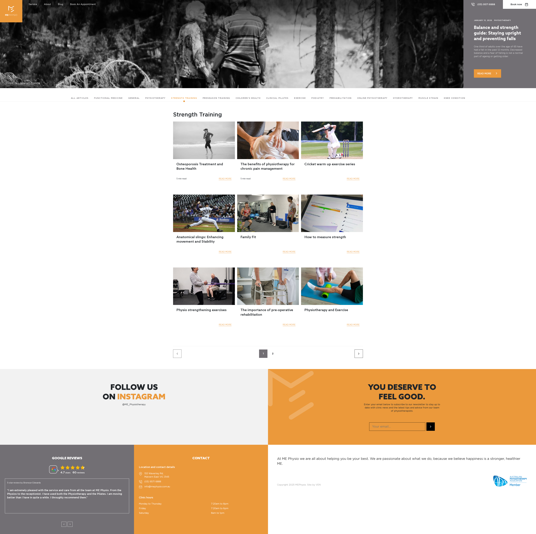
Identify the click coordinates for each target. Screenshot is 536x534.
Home (9, 83)
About (47, 4)
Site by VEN (314, 485)
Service (33, 4)
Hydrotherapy (403, 98)
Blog (60, 4)
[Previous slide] (63, 524)
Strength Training (184, 98)
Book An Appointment (83, 4)
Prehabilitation (341, 98)
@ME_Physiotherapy (134, 404)
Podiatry (317, 98)
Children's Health (248, 98)
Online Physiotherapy (372, 98)
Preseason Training (216, 98)
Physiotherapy (155, 98)
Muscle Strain (428, 98)
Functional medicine (108, 98)
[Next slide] (70, 524)
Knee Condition (454, 98)
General (134, 98)
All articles (79, 98)
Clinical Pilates (277, 98)
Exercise (300, 98)
